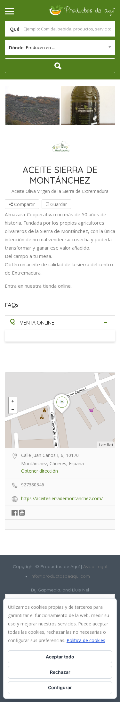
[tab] (60, 322)
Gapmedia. (49, 590)
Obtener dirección (39, 471)
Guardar (58, 204)
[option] (32, 105)
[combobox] (60, 47)
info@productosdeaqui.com (60, 576)
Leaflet (106, 445)
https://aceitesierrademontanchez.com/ (62, 498)
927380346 (32, 485)
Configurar (60, 687)
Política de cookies (86, 640)
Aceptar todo (60, 656)
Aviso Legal (94, 566)
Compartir (24, 204)
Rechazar (60, 672)
